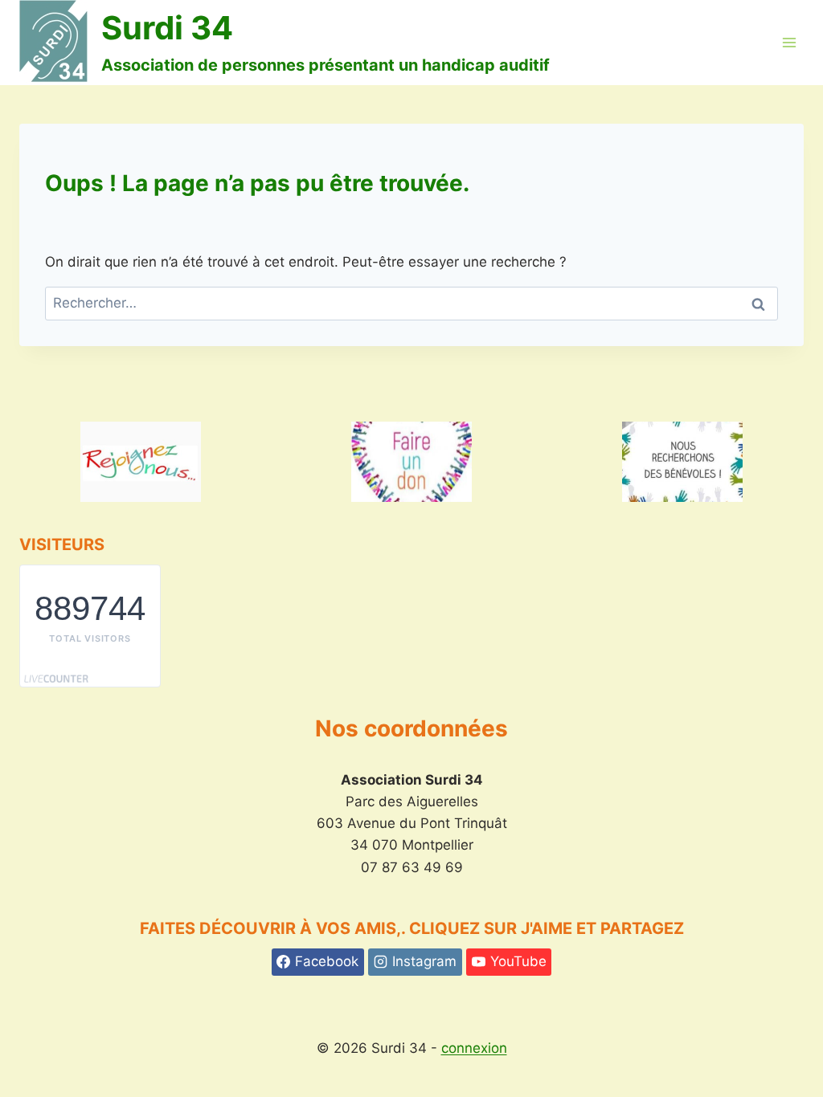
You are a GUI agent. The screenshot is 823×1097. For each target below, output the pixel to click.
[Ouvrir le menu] (789, 42)
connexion (474, 1048)
